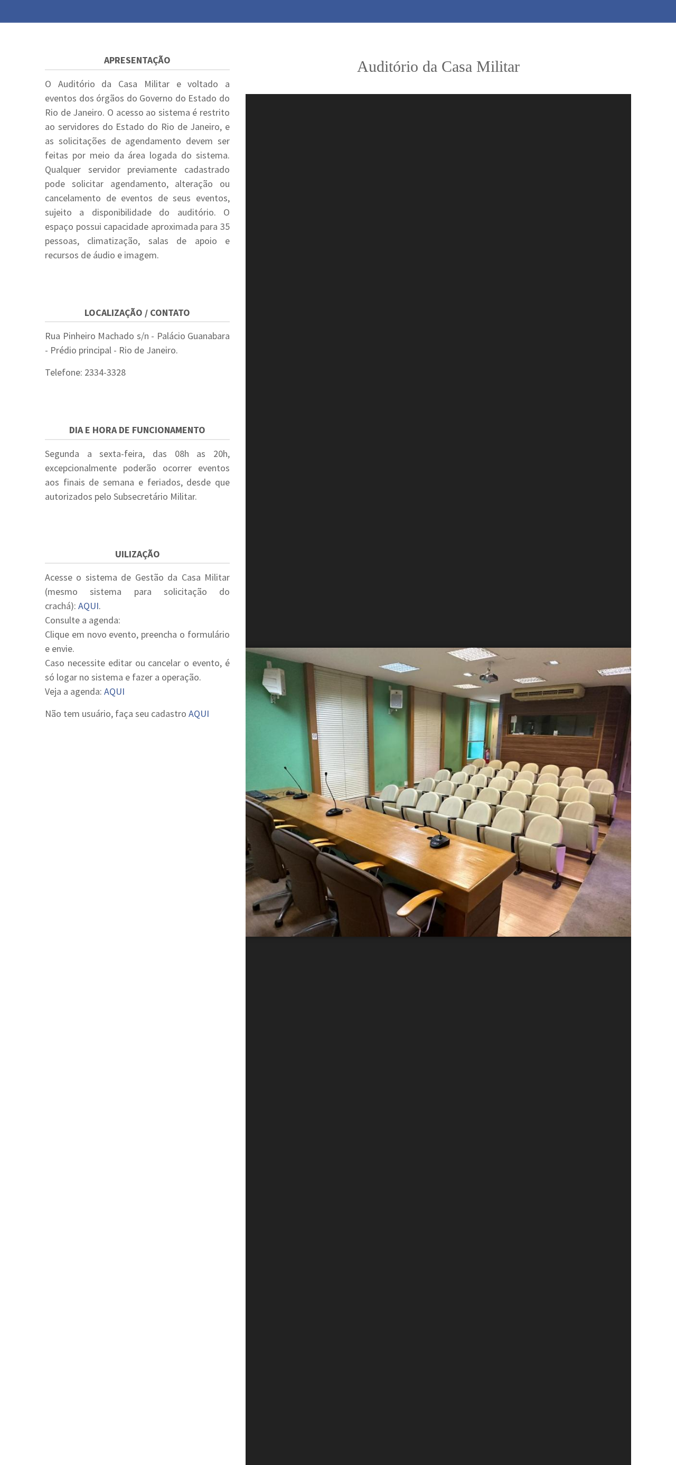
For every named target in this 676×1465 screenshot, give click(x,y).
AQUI (88, 606)
